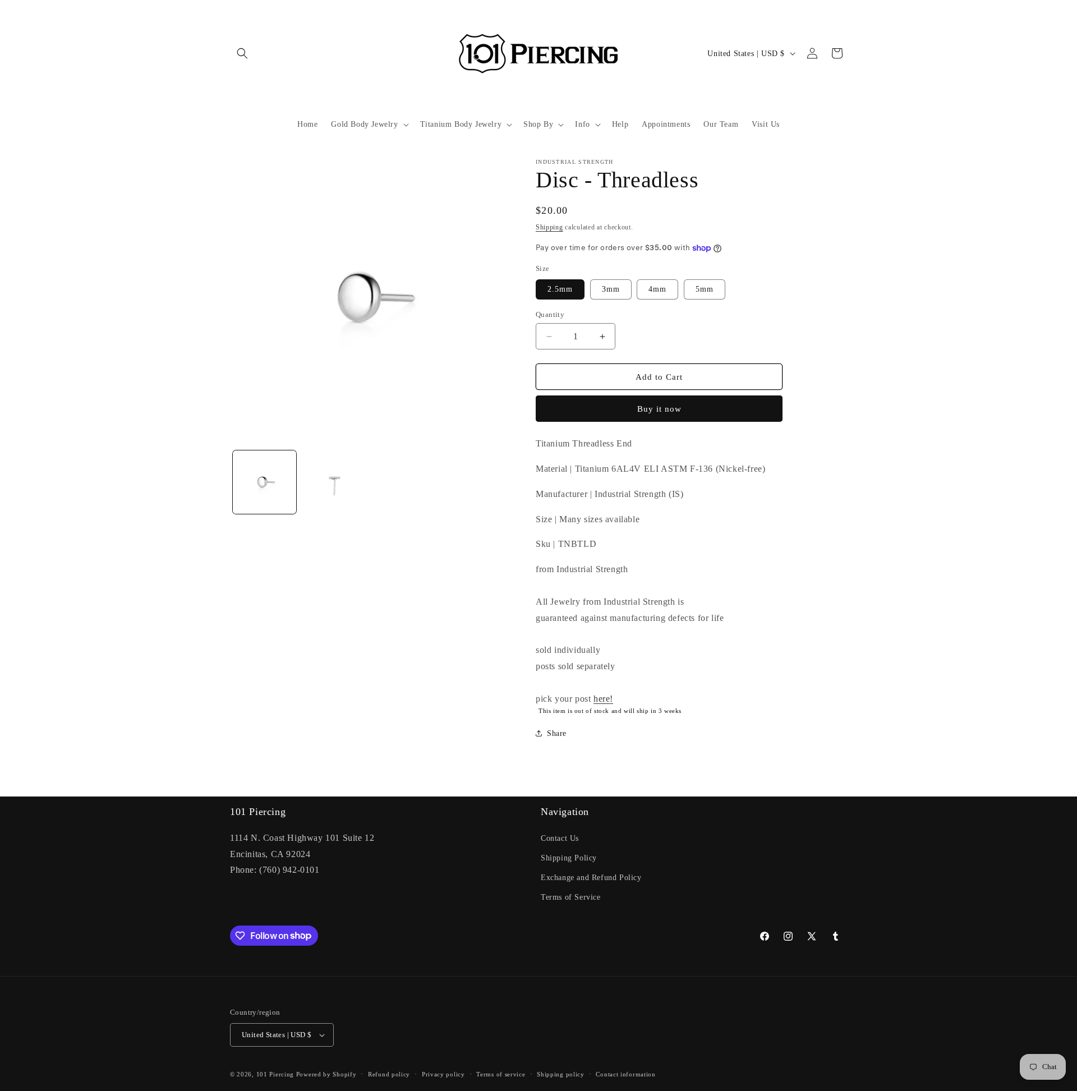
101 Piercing (275, 1074)
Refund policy (389, 1074)
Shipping (549, 227)
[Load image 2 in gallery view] (333, 482)
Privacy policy (443, 1074)
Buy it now (659, 408)
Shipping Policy (569, 858)
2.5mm (560, 289)
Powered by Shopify (326, 1074)
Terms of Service (571, 897)
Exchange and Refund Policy (591, 877)
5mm (705, 289)
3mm (611, 289)
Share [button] (557, 733)
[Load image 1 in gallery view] (264, 482)
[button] (242, 53)
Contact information (625, 1074)
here (601, 698)
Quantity (550, 314)
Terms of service (500, 1074)
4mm (657, 289)
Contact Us (560, 838)
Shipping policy (560, 1074)
